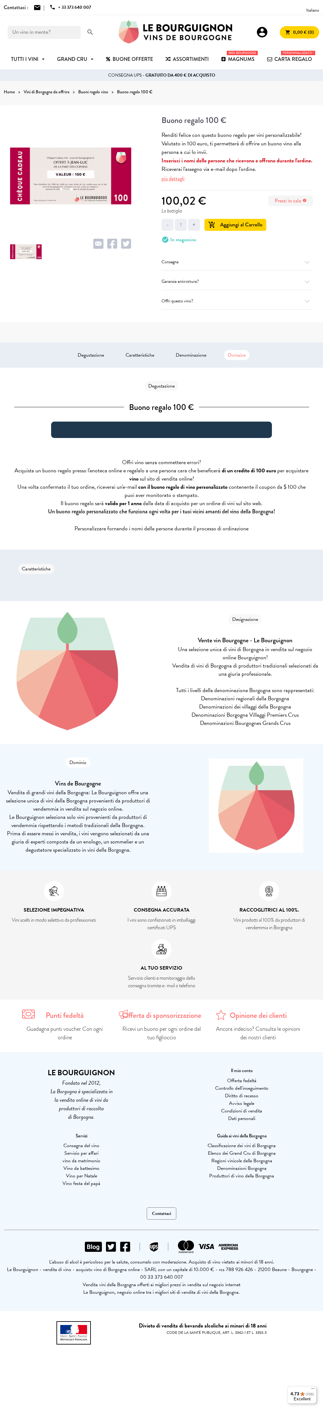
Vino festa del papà (81, 1183)
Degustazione (91, 355)
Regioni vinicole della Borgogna (241, 1160)
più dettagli (173, 178)
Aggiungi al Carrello (235, 225)
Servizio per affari (81, 1153)
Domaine (237, 355)
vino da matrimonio (81, 1160)
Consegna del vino (81, 1145)
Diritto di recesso (241, 1096)
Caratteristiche (140, 355)
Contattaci (161, 1213)
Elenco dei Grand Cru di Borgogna (242, 1153)
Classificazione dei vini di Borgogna (242, 1145)
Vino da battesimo (81, 1168)
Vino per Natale (81, 1176)
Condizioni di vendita (241, 1111)
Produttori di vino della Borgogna (241, 1176)
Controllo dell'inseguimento (241, 1088)
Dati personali (241, 1118)
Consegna (170, 262)
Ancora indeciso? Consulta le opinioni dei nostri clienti (258, 1033)
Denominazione (191, 355)
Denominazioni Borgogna (242, 1168)
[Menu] (313, 1390)
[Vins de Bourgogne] (175, 32)
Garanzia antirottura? (180, 281)
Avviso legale (241, 1103)
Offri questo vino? (177, 301)
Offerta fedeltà (241, 1080)
